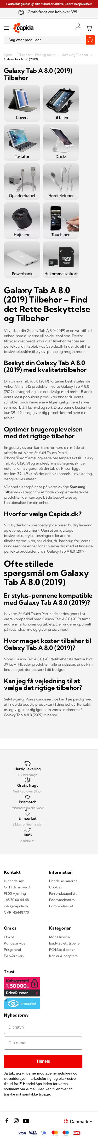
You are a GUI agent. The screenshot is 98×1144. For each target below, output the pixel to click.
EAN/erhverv (14, 956)
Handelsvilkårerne (63, 881)
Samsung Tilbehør (75, 55)
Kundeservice (14, 943)
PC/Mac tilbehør (62, 949)
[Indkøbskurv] (89, 28)
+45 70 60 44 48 (16, 900)
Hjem (8, 55)
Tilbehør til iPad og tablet (37, 55)
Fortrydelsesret (61, 906)
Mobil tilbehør (60, 937)
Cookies (55, 887)
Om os (9, 937)
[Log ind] (78, 26)
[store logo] (23, 28)
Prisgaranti (12, 949)
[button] (82, 1121)
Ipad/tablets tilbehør (65, 943)
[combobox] (49, 40)
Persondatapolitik (63, 893)
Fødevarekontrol (62, 900)
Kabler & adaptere (63, 956)
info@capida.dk (16, 906)
